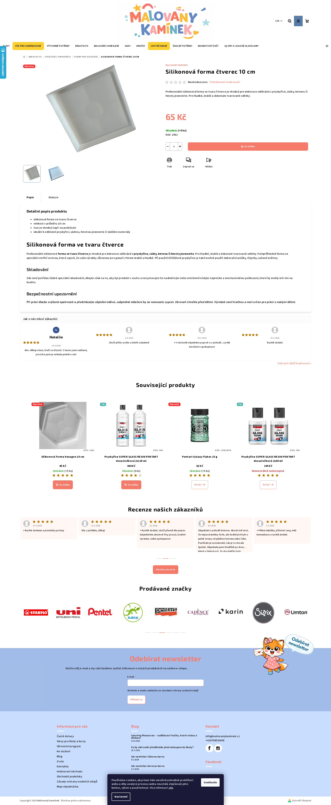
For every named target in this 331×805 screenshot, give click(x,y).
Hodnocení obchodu (70, 771)
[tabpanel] (36, 612)
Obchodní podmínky (69, 776)
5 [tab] (176, 632)
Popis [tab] (30, 197)
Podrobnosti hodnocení (225, 82)
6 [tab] (183, 632)
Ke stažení (63, 751)
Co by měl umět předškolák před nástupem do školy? (162, 747)
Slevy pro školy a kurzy (71, 741)
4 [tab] (169, 632)
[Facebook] (210, 748)
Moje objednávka (68, 787)
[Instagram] (218, 748)
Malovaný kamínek (177, 65)
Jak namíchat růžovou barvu (148, 756)
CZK (277, 21)
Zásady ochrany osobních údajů (77, 781)
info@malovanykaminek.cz (223, 736)
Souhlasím (210, 782)
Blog (60, 756)
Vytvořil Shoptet (301, 800)
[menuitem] (28, 46)
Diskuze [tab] (54, 197)
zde (171, 788)
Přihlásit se (136, 699)
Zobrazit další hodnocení (293, 363)
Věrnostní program (69, 746)
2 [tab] (155, 632)
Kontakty (63, 766)
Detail (197, 484)
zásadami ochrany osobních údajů (180, 690)
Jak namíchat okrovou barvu (148, 766)
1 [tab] (148, 632)
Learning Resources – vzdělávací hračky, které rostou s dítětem (164, 736)
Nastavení (121, 797)
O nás (60, 761)
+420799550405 (215, 740)
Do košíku (249, 146)
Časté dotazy (65, 736)
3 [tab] (162, 632)
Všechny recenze (165, 569)
